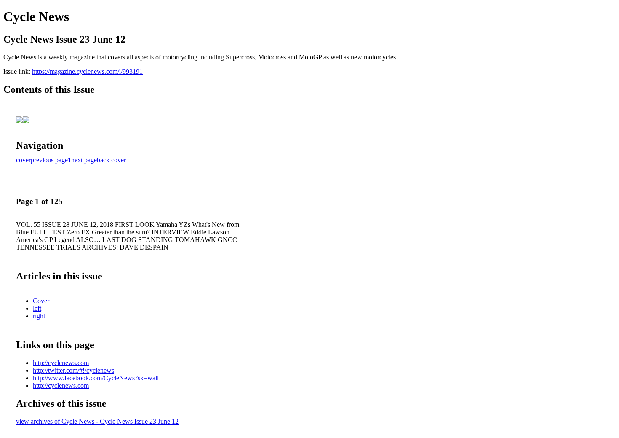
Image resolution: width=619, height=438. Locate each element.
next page (84, 160)
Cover (41, 300)
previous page (49, 160)
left (37, 308)
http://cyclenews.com (61, 362)
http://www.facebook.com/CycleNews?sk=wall (96, 378)
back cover (111, 160)
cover (23, 160)
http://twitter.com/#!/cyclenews (73, 370)
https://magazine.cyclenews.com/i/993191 (87, 71)
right (39, 316)
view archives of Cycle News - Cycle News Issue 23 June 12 (97, 421)
